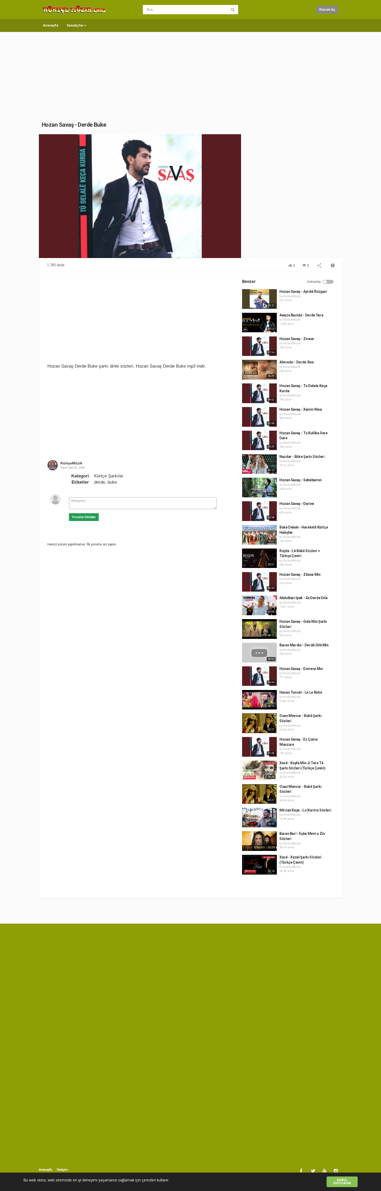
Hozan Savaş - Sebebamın (300, 480)
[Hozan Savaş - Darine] (259, 511)
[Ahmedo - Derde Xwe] (259, 370)
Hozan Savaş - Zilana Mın (300, 574)
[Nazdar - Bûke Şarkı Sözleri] (259, 464)
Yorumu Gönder (84, 517)
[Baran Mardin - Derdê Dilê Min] (259, 652)
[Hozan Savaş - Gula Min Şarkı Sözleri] (259, 629)
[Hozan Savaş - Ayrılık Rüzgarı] (259, 299)
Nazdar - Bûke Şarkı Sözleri (301, 457)
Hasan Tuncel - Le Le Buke (300, 692)
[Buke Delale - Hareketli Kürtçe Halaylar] (259, 535)
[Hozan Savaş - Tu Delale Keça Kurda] (259, 393)
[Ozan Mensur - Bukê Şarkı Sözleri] (259, 723)
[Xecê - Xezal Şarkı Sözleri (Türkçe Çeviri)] (259, 865)
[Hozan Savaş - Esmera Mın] (259, 676)
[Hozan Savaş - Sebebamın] (259, 487)
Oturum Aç (327, 9)
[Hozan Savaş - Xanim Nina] (259, 417)
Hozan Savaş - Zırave (296, 339)
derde (99, 482)
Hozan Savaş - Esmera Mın (301, 669)
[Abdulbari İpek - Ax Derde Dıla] (259, 605)
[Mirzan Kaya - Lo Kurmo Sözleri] (259, 818)
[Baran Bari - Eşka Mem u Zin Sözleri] (259, 841)
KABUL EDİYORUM (342, 1182)
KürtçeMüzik (71, 463)
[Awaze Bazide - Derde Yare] (259, 323)
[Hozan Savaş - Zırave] (259, 346)
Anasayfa (50, 25)
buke (112, 482)
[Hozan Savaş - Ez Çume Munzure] (259, 747)
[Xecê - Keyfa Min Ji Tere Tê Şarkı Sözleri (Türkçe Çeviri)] (259, 770)
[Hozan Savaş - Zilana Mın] (259, 582)
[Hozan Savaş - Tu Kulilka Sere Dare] (259, 440)
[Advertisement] (190, 71)
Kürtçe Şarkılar (108, 475)
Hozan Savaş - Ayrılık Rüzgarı (303, 291)
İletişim (62, 1170)
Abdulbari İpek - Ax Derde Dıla (303, 598)
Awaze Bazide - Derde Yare (301, 315)
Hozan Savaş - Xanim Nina (300, 409)
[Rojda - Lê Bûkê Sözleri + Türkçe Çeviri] (259, 558)
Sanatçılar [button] (75, 25)
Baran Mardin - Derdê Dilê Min (304, 645)
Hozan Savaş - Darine (296, 504)
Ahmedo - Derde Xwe (296, 362)
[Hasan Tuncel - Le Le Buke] (259, 700)
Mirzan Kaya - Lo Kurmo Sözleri (305, 810)
